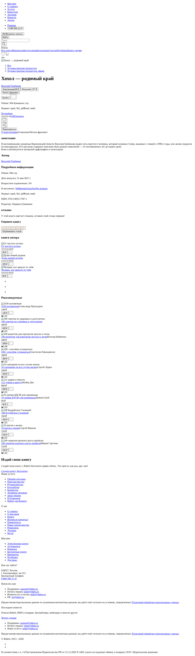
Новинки (12, 549)
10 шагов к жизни (10, 428)
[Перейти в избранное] (3, 55)
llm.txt (10, 533)
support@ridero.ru (29, 589)
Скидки (53, 50)
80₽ (4, 252)
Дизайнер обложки (17, 492)
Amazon (43, 188)
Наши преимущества (18, 525)
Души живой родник (12, 258)
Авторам (11, 14)
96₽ (4, 404)
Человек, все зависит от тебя (16, 270)
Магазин (11, 3)
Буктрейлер (13, 487)
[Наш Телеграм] (8, 647)
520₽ (4, 435)
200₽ (4, 264)
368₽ (4, 359)
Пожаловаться (9, 129)
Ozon (29, 188)
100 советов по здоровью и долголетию (21, 321)
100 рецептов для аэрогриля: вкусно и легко (24, 336)
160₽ (4, 419)
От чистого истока (11, 246)
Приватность (14, 522)
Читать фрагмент (10, 92)
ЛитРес (35, 188)
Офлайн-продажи (16, 479)
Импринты (17, 50)
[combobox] (97, 40)
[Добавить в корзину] (13, 96)
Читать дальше (8, 618)
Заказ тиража (14, 495)
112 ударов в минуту (12, 382)
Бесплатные (43, 50)
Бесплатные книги (17, 552)
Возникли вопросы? (17, 519)
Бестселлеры (30, 50)
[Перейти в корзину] (7, 55)
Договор (11, 530)
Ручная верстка (15, 484)
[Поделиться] (4, 125)
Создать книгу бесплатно (14, 471)
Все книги (6, 50)
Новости (11, 17)
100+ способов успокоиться (15, 352)
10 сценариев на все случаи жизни (19, 367)
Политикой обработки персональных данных (155, 602)
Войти (5, 37)
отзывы (14, 132)
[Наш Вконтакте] (9, 644)
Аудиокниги (13, 546)
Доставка (12, 560)
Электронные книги (17, 543)
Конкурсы (12, 12)
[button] (97, 44)
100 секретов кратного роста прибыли (21, 443)
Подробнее (7, 113)
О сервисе (12, 6)
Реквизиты (13, 527)
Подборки (62, 50)
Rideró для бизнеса (17, 501)
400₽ (4, 328)
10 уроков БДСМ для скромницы (18, 397)
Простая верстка (15, 482)
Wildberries (20, 188)
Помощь (11, 25)
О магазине (13, 514)
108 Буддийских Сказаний (15, 413)
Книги (10, 517)
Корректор (12, 490)
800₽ (4, 389)
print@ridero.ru (31, 591)
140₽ (4, 313)
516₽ (4, 450)
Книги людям (74, 50)
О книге (5, 132)
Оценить (19, 116)
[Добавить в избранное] (4, 120)
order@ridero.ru (38, 594)
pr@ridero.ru (18, 597)
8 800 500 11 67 (9, 578)
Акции (10, 20)
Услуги (11, 9)
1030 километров (10, 306)
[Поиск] (4, 44)
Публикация (13, 498)
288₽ (4, 343)
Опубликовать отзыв (11, 231)
